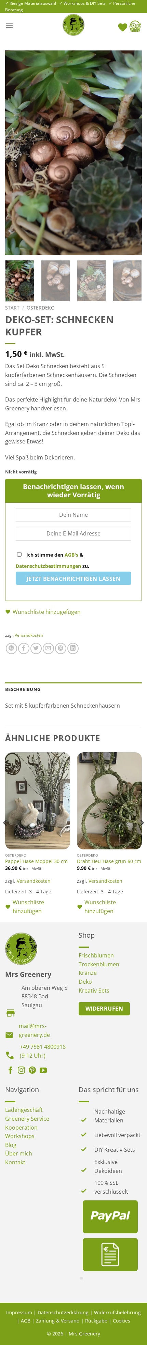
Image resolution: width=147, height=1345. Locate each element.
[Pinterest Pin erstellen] (60, 648)
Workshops (20, 1136)
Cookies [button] (121, 1320)
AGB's (71, 554)
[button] (9, 25)
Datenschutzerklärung (63, 1312)
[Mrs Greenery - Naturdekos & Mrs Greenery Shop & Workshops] (73, 25)
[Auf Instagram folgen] (21, 1071)
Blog (10, 1145)
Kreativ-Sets (94, 990)
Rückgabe (96, 1320)
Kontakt (15, 1162)
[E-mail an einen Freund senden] (48, 648)
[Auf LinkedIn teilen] (73, 648)
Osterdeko (41, 307)
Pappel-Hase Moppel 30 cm (36, 861)
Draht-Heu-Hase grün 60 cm (109, 861)
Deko (85, 981)
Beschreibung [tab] (22, 689)
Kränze (88, 973)
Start (12, 307)
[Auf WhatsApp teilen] (11, 648)
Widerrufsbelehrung (117, 1312)
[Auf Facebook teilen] (23, 648)
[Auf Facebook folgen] (10, 1071)
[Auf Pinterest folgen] (32, 1071)
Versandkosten (29, 635)
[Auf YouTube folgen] (43, 1071)
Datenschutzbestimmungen (48, 566)
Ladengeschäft (24, 1110)
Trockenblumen (99, 964)
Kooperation (21, 1127)
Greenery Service (27, 1118)
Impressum (19, 1312)
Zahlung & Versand (58, 1320)
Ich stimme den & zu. (52, 560)
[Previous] (16, 152)
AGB (25, 1320)
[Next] (130, 152)
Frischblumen (96, 955)
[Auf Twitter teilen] (36, 648)
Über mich (18, 1153)
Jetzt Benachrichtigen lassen (73, 579)
